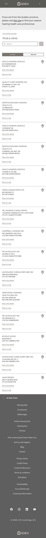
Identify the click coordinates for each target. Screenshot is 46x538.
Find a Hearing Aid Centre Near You (22, 437)
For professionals (22, 489)
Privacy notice (22, 458)
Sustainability (22, 484)
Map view (33, 54)
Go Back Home (11, 398)
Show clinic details (8, 70)
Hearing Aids (22, 405)
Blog (22, 447)
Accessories (22, 410)
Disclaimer (22, 477)
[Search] (39, 4)
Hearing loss (22, 426)
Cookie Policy (22, 463)
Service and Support (22, 442)
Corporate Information (22, 493)
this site (17, 20)
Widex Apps (22, 414)
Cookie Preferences (22, 468)
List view (12, 54)
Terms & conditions (22, 472)
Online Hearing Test (22, 421)
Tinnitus (22, 431)
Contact (22, 451)
